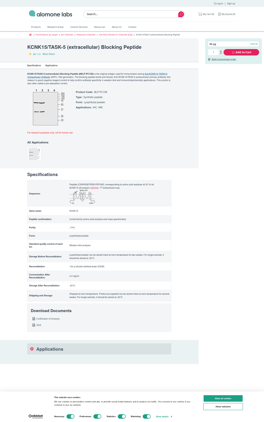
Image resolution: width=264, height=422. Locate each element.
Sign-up (231, 3)
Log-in (220, 3)
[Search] (181, 14)
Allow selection (223, 406)
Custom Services (79, 26)
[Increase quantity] (221, 51)
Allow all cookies (223, 398)
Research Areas (55, 26)
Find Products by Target (47, 34)
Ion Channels (67, 34)
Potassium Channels (86, 34)
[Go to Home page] (50, 14)
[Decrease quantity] (221, 53)
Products (36, 26)
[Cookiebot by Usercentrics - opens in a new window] (36, 417)
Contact (132, 26)
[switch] (97, 416)
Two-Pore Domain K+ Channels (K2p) (116, 34)
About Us (117, 26)
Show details (162, 416)
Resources (99, 26)
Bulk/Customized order (224, 59)
